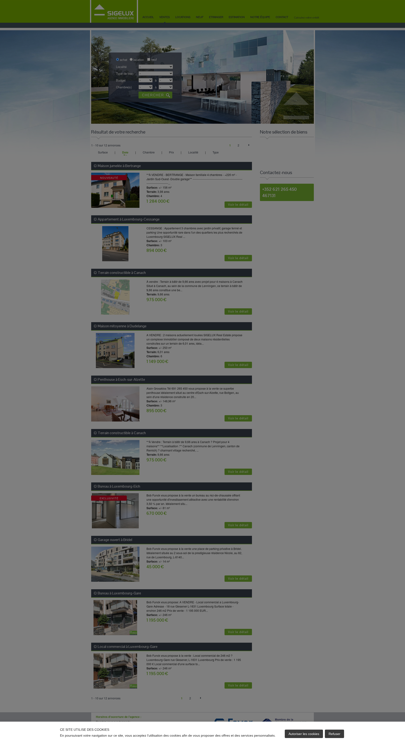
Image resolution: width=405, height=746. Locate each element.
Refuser (334, 734)
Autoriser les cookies (304, 734)
